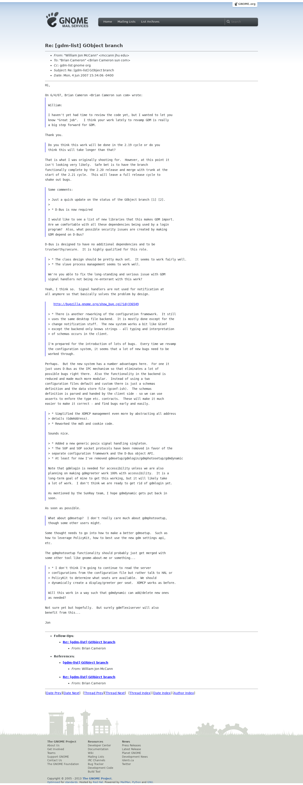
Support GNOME (58, 756)
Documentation (98, 749)
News (126, 741)
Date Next (71, 693)
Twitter (126, 764)
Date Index (162, 693)
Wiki (90, 753)
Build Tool (94, 771)
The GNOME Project (61, 741)
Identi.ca (128, 760)
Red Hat (98, 782)
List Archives (150, 21)
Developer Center (99, 745)
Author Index (184, 693)
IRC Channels (96, 760)
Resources (95, 741)
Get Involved (55, 749)
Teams (51, 753)
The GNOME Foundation (63, 764)
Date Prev (53, 693)
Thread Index (140, 693)
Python (136, 782)
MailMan (125, 782)
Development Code (100, 767)
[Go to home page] (73, 28)
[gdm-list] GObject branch (85, 662)
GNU (150, 782)
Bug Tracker (96, 764)
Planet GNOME (131, 753)
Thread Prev (93, 693)
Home (107, 21)
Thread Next (115, 693)
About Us (53, 745)
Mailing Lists (127, 21)
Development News (135, 756)
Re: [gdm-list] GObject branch (89, 642)
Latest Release (131, 749)
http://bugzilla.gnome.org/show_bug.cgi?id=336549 (96, 304)
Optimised (53, 782)
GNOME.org (247, 4)
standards (71, 782)
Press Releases (131, 745)
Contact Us (54, 760)
